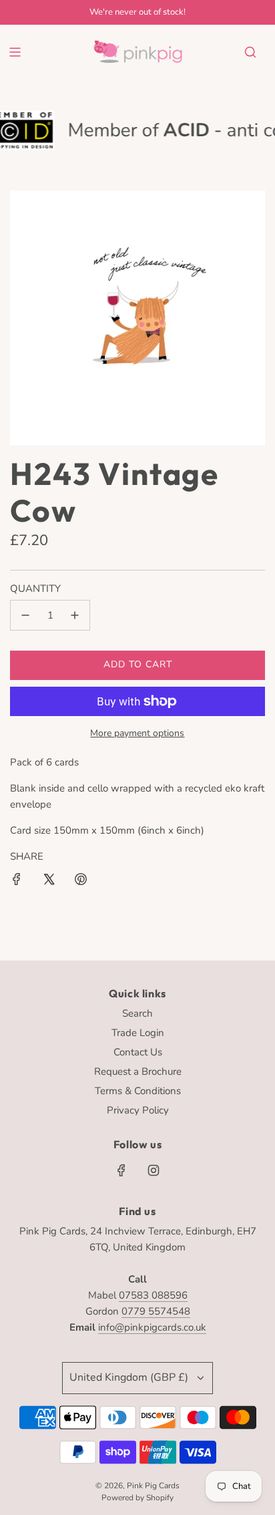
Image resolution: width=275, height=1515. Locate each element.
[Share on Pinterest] (80, 881)
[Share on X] (48, 881)
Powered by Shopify (137, 1497)
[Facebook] (121, 1170)
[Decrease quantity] (25, 615)
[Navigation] (14, 52)
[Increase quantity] (74, 615)
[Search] (250, 52)
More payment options (137, 733)
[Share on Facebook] (16, 881)
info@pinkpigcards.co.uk (152, 1327)
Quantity (35, 588)
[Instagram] (153, 1170)
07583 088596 (153, 1295)
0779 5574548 (155, 1311)
